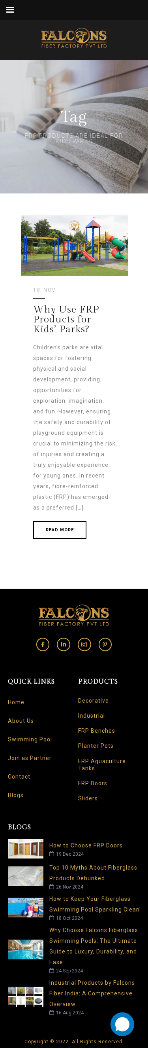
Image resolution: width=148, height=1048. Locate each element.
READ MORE (60, 530)
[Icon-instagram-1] (84, 644)
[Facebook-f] (43, 644)
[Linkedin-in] (63, 644)
